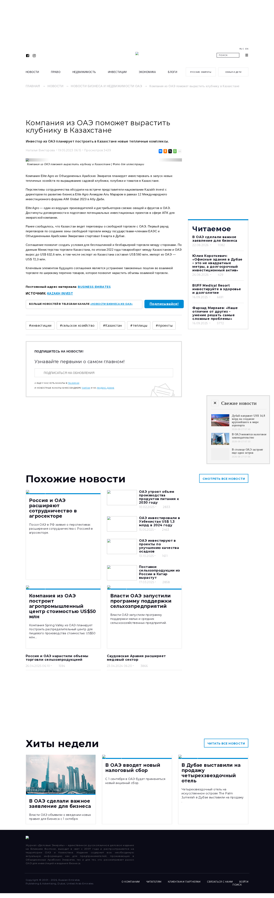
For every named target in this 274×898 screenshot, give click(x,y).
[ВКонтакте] (160, 151)
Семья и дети (233, 72)
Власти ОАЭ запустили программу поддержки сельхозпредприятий (141, 601)
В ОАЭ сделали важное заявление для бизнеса (214, 238)
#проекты (164, 325)
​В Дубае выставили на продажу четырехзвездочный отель (211, 773)
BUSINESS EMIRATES (94, 287)
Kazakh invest (60, 293)
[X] (169, 151)
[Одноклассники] (164, 151)
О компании (131, 881)
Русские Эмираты (200, 72)
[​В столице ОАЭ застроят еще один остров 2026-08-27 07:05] (220, 459)
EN (246, 48)
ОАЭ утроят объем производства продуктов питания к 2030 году (159, 497)
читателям (153, 881)
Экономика (147, 72)
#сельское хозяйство (77, 325)
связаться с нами (220, 881)
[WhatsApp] (174, 151)
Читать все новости (226, 743)
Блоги (172, 72)
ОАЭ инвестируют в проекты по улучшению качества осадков (159, 546)
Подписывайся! (164, 304)
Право (55, 72)
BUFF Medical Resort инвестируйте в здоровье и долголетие (216, 289)
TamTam (86, 388)
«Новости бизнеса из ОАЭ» (111, 303)
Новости (32, 72)
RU (241, 48)
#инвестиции (40, 325)
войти (243, 881)
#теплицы (138, 325)
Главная (33, 86)
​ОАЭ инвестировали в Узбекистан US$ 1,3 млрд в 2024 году (159, 521)
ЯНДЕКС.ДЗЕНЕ (105, 388)
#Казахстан (112, 325)
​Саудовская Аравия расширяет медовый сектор (136, 658)
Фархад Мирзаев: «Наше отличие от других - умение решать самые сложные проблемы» (215, 313)
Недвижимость (84, 72)
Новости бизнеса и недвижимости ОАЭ (106, 86)
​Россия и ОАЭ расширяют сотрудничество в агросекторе (53, 508)
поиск (237, 884)
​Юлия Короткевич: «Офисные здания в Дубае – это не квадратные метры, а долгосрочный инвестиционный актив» (217, 263)
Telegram (73, 383)
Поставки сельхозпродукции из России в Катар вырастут (159, 572)
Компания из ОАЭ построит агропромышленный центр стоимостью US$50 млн (62, 606)
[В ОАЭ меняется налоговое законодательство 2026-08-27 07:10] (220, 443)
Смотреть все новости (224, 479)
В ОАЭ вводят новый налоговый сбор (132, 767)
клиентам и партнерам (184, 881)
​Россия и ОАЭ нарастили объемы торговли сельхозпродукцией (57, 658)
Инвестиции (117, 72)
